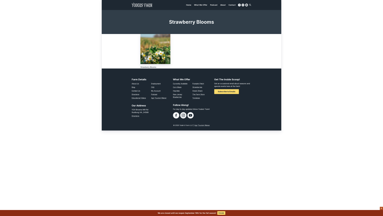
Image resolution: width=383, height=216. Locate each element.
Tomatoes (196, 98)
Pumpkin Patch (198, 84)
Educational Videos (139, 98)
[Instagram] (243, 5)
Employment (156, 84)
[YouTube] (246, 5)
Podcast (154, 94)
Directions (135, 94)
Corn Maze (177, 87)
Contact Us (136, 91)
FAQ (152, 87)
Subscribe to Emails (226, 91)
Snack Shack (197, 91)
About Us (135, 84)
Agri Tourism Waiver (159, 98)
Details (221, 213)
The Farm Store (198, 94)
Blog (133, 87)
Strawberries (197, 87)
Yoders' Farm (142, 5)
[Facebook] (239, 5)
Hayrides (176, 91)
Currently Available (180, 84)
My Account (155, 91)
